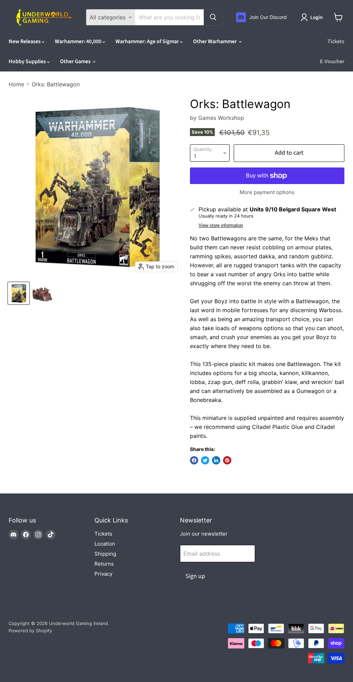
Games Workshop (221, 117)
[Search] (213, 17)
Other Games (76, 61)
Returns (104, 563)
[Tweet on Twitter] (205, 460)
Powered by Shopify (30, 630)
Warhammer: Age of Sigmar (147, 41)
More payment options (267, 192)
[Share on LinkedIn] (216, 460)
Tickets (335, 41)
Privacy (103, 573)
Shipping (105, 553)
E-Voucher (332, 61)
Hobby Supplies (28, 61)
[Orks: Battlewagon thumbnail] (18, 293)
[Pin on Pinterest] (227, 460)
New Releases (25, 41)
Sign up (195, 576)
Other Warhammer (215, 41)
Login (316, 17)
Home (16, 84)
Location (104, 543)
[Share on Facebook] (194, 460)
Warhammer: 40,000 (78, 41)
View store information (221, 225)
